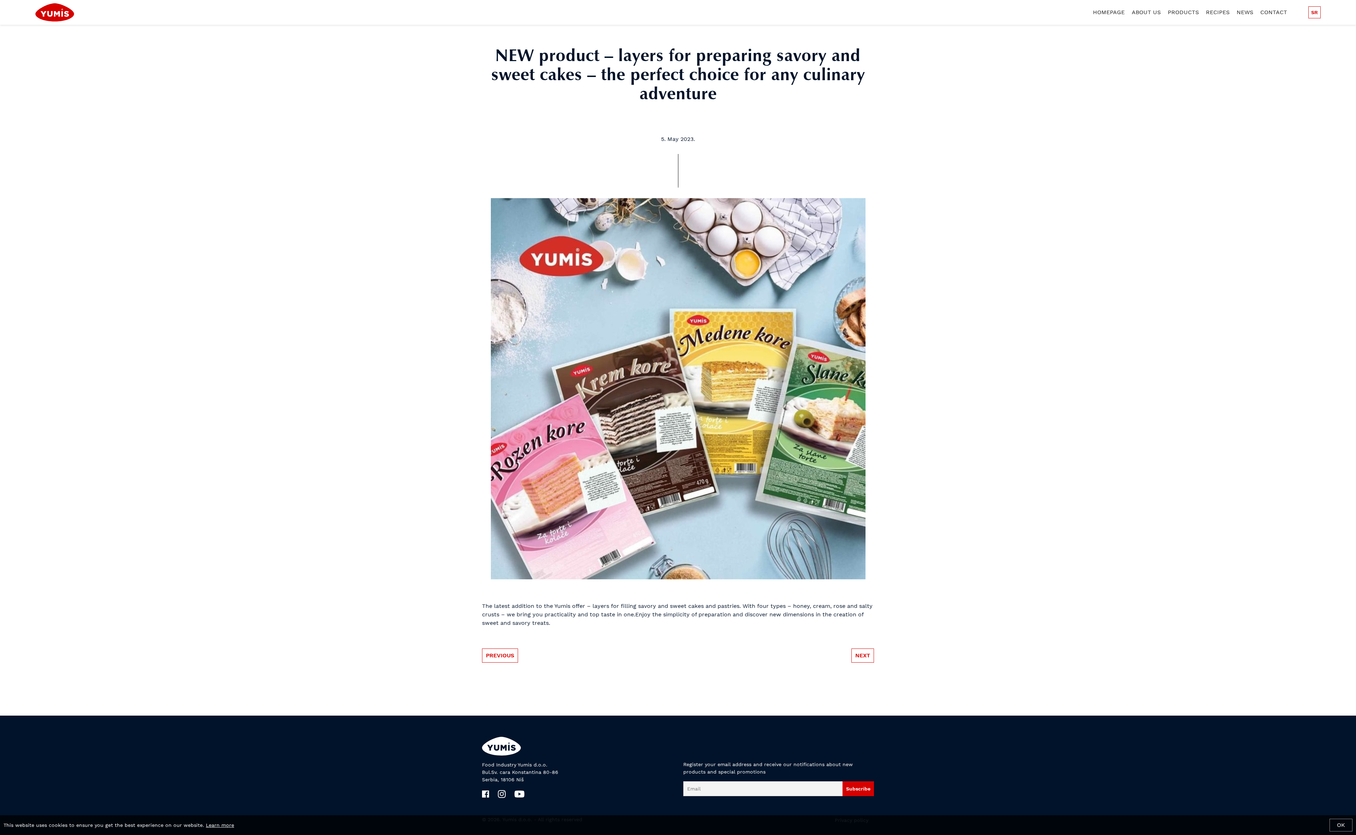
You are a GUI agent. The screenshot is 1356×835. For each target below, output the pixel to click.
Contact (1273, 12)
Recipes (1218, 12)
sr (1314, 12)
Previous (500, 655)
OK (1341, 825)
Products (1183, 12)
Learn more (220, 825)
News (1245, 12)
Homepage (1109, 12)
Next (862, 655)
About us (1146, 12)
